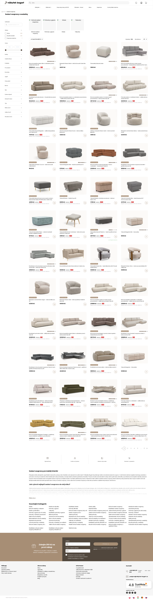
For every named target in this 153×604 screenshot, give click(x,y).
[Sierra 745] (96, 375)
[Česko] (134, 598)
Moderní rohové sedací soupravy (138, 514)
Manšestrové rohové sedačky (77, 516)
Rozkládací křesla (73, 506)
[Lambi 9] (90, 375)
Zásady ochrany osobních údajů (107, 547)
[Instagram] (130, 593)
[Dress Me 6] (123, 138)
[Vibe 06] (34, 71)
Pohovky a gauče (53, 508)
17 (144, 448)
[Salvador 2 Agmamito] (90, 408)
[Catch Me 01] (124, 307)
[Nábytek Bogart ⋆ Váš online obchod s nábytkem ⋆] (14, 2)
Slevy (39, 568)
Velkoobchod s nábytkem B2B (84, 569)
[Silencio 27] (92, 273)
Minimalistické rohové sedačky (37, 518)
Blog (39, 578)
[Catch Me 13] (61, 71)
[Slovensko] (146, 598)
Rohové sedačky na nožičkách (97, 518)
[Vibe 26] (32, 341)
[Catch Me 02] (60, 71)
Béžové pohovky (53, 514)
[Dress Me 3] (124, 138)
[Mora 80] (90, 273)
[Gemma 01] (29, 138)
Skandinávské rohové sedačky (117, 516)
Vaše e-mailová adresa (72, 548)
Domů (4, 11)
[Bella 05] (90, 138)
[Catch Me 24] (63, 71)
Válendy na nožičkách (75, 520)
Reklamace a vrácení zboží (8, 571)
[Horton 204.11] (92, 341)
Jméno (67, 541)
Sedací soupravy (11, 11)
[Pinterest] (135, 593)
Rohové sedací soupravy (115, 506)
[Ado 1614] (124, 341)
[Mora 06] (60, 307)
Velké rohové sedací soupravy (57, 524)
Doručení (4, 568)
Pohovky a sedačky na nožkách (57, 522)
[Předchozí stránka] (122, 448)
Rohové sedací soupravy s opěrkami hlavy (116, 525)
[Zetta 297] (63, 442)
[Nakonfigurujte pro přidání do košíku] (115, 68)
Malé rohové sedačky (35, 516)
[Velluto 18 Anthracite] (29, 206)
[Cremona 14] (121, 307)
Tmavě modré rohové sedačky (117, 518)
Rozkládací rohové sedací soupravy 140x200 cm (56, 528)
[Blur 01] (90, 307)
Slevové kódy (41, 573)
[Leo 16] (61, 172)
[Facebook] (127, 593)
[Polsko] (130, 598)
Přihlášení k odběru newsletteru (46, 571)
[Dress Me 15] (121, 138)
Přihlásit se (105, 544)
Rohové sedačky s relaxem (36, 508)
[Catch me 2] (32, 172)
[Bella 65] (93, 138)
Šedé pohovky (93, 514)
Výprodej (40, 569)
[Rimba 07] (63, 138)
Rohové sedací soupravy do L (37, 524)
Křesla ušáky (92, 506)
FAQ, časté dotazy (6, 573)
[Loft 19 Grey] (124, 71)
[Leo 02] (29, 307)
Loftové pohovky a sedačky (36, 522)
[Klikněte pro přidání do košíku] (54, 68)
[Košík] (146, 3)
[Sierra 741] (121, 442)
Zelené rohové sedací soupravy (97, 512)
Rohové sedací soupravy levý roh (78, 510)
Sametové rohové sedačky (56, 516)
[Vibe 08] (35, 71)
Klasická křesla (93, 508)
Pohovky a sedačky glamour (116, 520)
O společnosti (80, 568)
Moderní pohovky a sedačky (96, 520)
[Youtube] (132, 593)
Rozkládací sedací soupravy (116, 508)
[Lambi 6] (92, 375)
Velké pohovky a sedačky (76, 522)
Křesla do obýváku (54, 506)
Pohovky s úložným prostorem (37, 514)
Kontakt (78, 576)
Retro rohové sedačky (55, 518)
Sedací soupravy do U (75, 512)
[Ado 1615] (90, 172)
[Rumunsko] (142, 598)
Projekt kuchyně (42, 576)
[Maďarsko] (138, 598)
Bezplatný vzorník (42, 575)
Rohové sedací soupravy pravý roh (98, 510)
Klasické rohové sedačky (135, 516)
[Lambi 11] (93, 375)
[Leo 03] (121, 341)
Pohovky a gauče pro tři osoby (37, 512)
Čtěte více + (32, 498)
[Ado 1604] (90, 341)
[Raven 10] (60, 172)
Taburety (51, 510)
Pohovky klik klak (73, 508)
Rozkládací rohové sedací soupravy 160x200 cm (36, 528)
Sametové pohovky (54, 520)
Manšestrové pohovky (35, 520)
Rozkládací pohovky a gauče (57, 512)
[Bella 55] (123, 408)
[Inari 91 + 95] (90, 240)
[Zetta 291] (61, 307)
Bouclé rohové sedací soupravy (97, 524)
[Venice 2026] (29, 71)
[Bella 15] (92, 138)
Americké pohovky (134, 508)
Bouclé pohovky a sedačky (136, 522)
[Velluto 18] (123, 71)
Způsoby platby (5, 569)
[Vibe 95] (32, 71)
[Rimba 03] (60, 138)
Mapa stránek (80, 575)
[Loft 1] (126, 71)
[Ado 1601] (93, 341)
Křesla (30, 506)
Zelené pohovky (73, 514)
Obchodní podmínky (81, 571)
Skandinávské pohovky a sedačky (138, 520)
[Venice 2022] (37, 71)
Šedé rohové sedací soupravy (117, 514)
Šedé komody (72, 528)
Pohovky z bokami (134, 512)
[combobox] (78, 2)
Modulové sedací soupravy (136, 506)
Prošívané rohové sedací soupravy (138, 524)
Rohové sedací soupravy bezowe (118, 512)
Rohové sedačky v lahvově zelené (78, 518)
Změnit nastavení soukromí (83, 578)
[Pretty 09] (92, 172)
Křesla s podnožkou (34, 510)
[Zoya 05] (60, 206)
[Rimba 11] (61, 138)
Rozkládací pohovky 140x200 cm (118, 522)
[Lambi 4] (95, 375)
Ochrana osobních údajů (83, 573)
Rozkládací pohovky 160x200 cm (98, 522)
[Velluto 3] (121, 71)
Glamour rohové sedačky (96, 516)
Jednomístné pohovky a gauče (117, 510)
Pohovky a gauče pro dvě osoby (137, 510)
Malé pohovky (132, 518)
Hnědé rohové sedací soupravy (77, 524)
